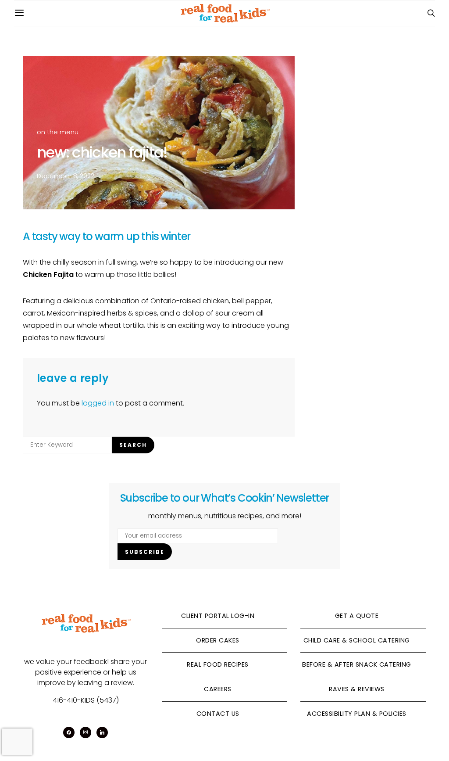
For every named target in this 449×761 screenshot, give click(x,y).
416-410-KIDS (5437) (86, 700)
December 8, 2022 (65, 176)
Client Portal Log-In (217, 615)
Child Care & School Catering (356, 640)
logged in (98, 403)
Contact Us (217, 713)
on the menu (57, 132)
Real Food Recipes (218, 664)
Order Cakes (217, 640)
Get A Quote (357, 615)
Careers (218, 689)
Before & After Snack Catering (356, 664)
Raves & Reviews (357, 689)
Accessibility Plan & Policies (356, 713)
